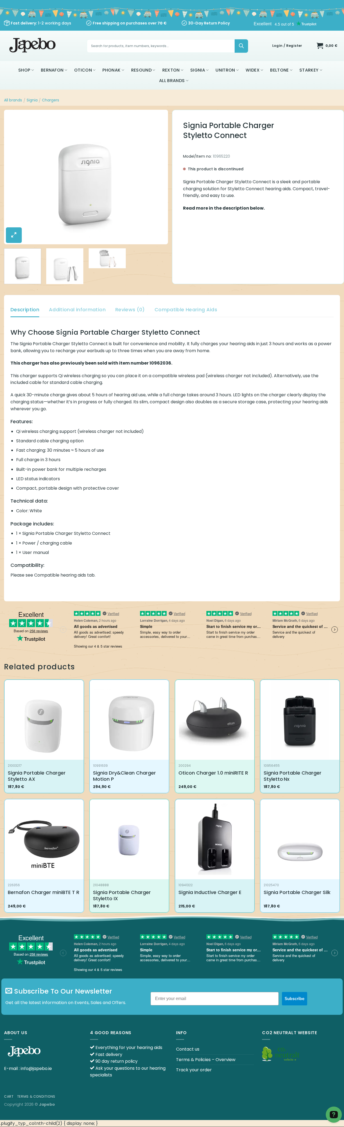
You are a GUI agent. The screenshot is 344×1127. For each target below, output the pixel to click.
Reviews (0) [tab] (130, 309)
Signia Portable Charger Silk (297, 892)
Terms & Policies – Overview (205, 1060)
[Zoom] (14, 235)
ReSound (141, 70)
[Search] (241, 46)
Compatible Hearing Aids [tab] (186, 309)
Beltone (279, 70)
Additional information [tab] (77, 309)
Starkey (308, 70)
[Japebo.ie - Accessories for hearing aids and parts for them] (33, 46)
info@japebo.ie (36, 1068)
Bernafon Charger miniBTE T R (43, 892)
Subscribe (294, 999)
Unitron (225, 70)
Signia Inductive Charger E (209, 892)
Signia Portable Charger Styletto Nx (292, 776)
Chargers (50, 100)
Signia (197, 70)
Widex (253, 70)
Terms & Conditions (36, 1096)
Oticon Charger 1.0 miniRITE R (213, 773)
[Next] (158, 177)
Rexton (171, 70)
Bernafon (52, 70)
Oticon (83, 70)
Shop (24, 70)
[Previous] (14, 177)
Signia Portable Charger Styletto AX (37, 776)
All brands (172, 80)
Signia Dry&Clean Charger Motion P (124, 776)
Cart (8, 1096)
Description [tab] (24, 309)
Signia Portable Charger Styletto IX (122, 895)
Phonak (111, 70)
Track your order (194, 1070)
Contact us (187, 1049)
